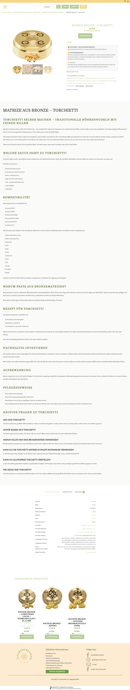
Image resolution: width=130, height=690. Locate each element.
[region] (65, 683)
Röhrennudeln (89, 86)
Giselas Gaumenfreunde (98, 673)
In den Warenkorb (85, 36)
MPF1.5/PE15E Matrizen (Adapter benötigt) (84, 81)
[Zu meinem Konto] (128, 1)
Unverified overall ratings (26, 629)
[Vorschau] (35, 604)
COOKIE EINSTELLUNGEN (103, 685)
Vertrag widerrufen (57, 675)
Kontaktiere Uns (51, 657)
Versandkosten (28, 637)
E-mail (94, 668)
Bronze (94, 518)
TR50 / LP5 (101, 83)
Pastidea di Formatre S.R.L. (88, 529)
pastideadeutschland (97, 658)
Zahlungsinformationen (53, 671)
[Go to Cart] (129, 1)
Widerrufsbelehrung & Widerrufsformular (59, 666)
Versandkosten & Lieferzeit (54, 669)
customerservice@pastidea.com (87, 535)
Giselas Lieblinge (79, 86)
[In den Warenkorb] (35, 593)
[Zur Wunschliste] (125, 1)
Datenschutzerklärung (52, 662)
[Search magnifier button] (58, 7)
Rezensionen (79, 495)
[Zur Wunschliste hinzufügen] (35, 600)
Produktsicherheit (67, 495)
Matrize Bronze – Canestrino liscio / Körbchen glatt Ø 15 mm (27, 619)
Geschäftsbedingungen (53, 664)
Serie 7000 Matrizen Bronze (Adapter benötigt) (85, 83)
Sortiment (15, 7)
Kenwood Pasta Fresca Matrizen (82, 78)
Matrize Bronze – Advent (52, 628)
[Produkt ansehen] (35, 597)
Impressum (49, 659)
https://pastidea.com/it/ (89, 532)
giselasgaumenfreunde (99, 663)
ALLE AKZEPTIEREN (120, 685)
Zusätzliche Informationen (52, 495)
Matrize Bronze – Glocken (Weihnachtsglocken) (77, 625)
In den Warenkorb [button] (26, 640)
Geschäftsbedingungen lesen (13, 687)
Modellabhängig (91, 556)
